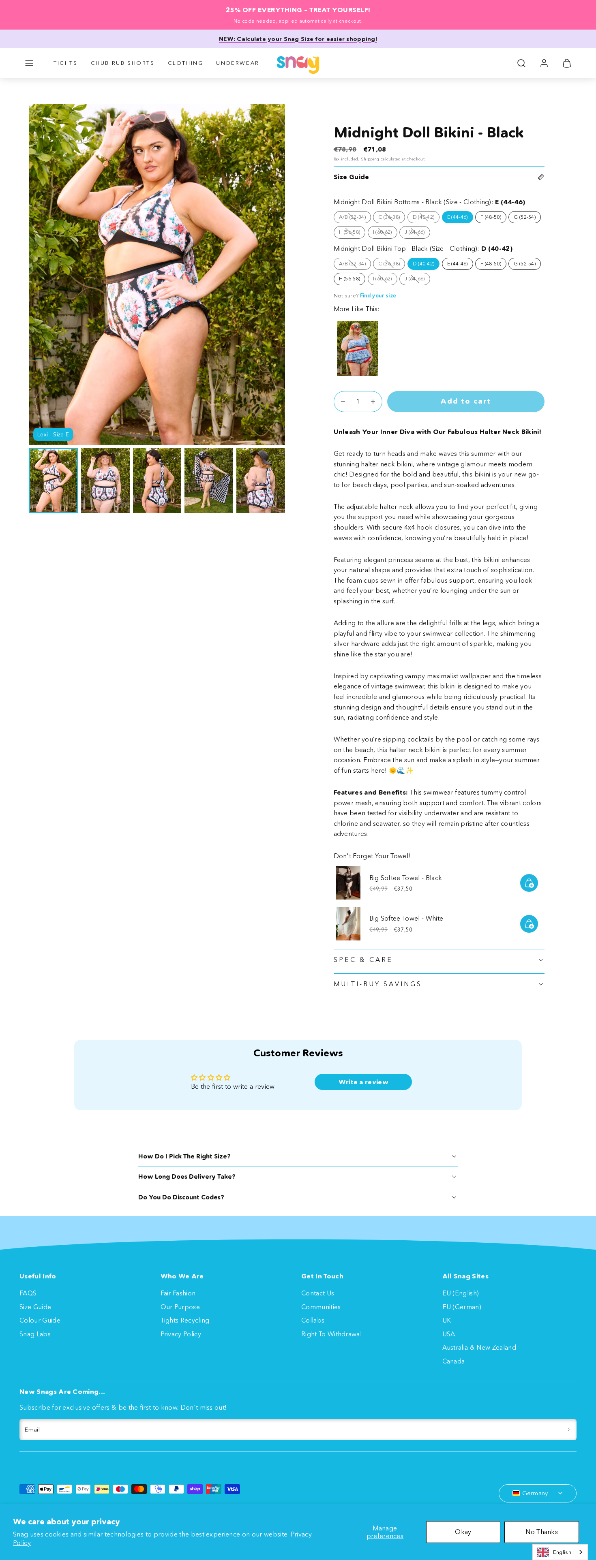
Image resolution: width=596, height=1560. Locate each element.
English (562, 1552)
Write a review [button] (363, 1082)
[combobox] (560, 1552)
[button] (29, 63)
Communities (321, 1307)
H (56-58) (352, 233)
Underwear (237, 63)
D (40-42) (426, 218)
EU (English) (460, 1293)
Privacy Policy (181, 1334)
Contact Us (317, 1293)
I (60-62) (385, 233)
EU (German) (462, 1307)
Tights (66, 63)
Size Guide (35, 1307)
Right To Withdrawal (331, 1334)
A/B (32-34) (355, 218)
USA (448, 1334)
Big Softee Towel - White (406, 918)
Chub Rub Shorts (123, 63)
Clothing (186, 63)
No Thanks (541, 1532)
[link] (544, 63)
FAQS (27, 1293)
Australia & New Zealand (479, 1347)
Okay (463, 1532)
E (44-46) (457, 217)
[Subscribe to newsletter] (569, 1429)
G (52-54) (525, 217)
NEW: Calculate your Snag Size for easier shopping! (298, 39)
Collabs (312, 1320)
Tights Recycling (185, 1320)
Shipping (370, 159)
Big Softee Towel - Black (405, 878)
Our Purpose (180, 1307)
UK (446, 1320)
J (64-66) (417, 233)
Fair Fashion (178, 1293)
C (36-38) (391, 218)
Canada (453, 1361)
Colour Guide (39, 1320)
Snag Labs (35, 1334)
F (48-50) (490, 217)
